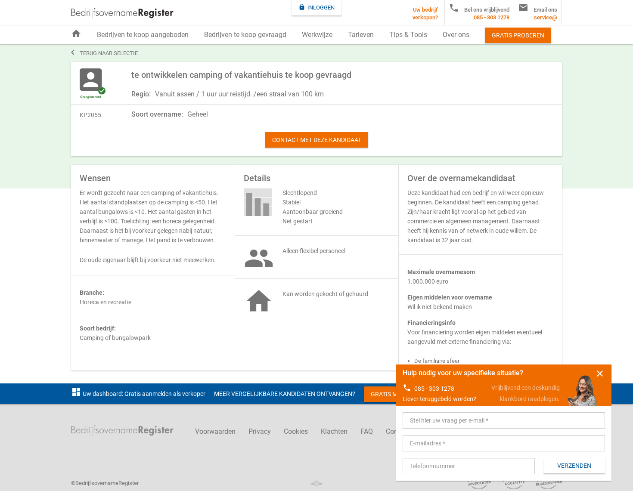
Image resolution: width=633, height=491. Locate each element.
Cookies (296, 431)
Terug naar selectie (104, 52)
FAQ (366, 431)
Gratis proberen (518, 35)
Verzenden (574, 465)
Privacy (259, 431)
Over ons (456, 35)
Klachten (334, 431)
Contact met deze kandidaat (316, 139)
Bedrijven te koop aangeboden (143, 35)
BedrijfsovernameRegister (122, 13)
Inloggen (316, 7)
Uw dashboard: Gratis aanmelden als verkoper (138, 393)
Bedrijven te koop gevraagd (245, 35)
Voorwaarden (215, 431)
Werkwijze (317, 35)
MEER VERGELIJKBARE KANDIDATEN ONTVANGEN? (284, 393)
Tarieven (361, 35)
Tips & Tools (408, 35)
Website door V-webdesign (316, 483)
